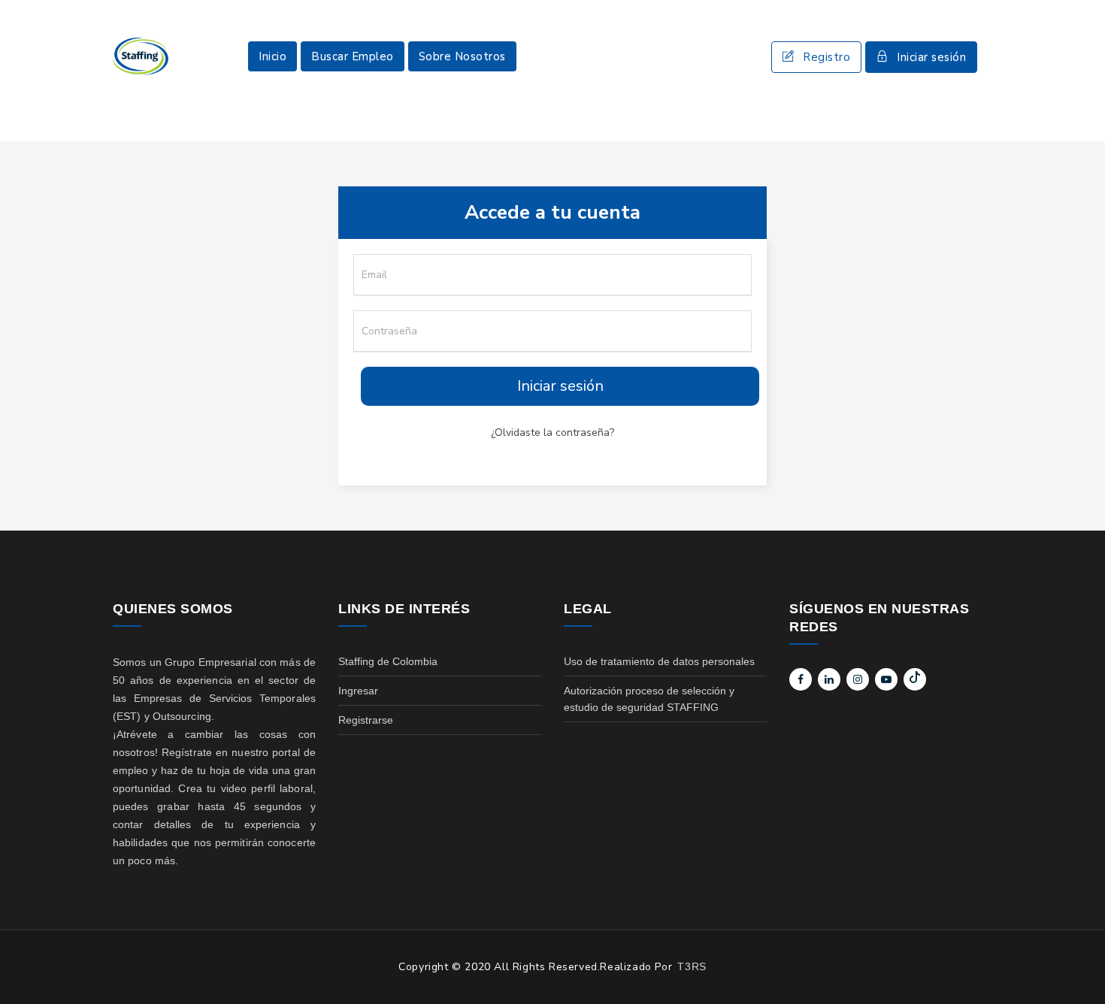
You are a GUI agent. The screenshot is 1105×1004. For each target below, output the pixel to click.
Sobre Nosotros (462, 56)
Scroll (1079, 968)
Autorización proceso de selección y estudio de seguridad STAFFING (649, 699)
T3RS (691, 966)
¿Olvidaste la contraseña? (552, 432)
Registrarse (365, 720)
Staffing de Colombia (387, 661)
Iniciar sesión (931, 57)
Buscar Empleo (352, 56)
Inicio (272, 56)
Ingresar (358, 691)
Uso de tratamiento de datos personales (659, 661)
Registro (826, 57)
